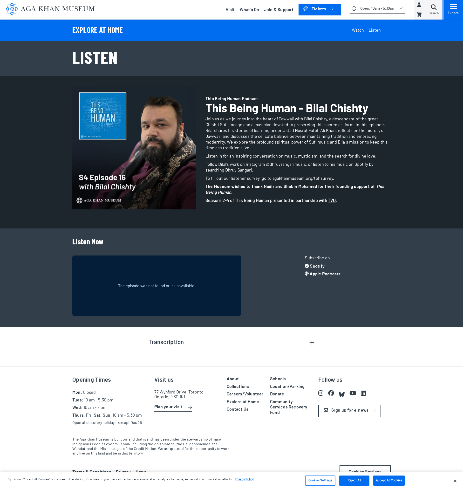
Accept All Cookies (389, 480)
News (141, 472)
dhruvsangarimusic (288, 164)
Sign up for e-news (349, 410)
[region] (231, 481)
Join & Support (279, 10)
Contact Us (237, 409)
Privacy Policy (244, 479)
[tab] (231, 342)
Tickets (326, 9)
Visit (230, 10)
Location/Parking (287, 387)
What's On (249, 10)
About (233, 379)
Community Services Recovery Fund (288, 407)
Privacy (123, 472)
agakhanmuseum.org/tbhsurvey (302, 178)
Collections (238, 387)
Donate (277, 394)
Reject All (354, 480)
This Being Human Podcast (231, 99)
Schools (278, 379)
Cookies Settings (320, 480)
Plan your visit (168, 407)
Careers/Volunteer (245, 394)
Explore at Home (243, 402)
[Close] (455, 481)
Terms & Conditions (91, 472)
